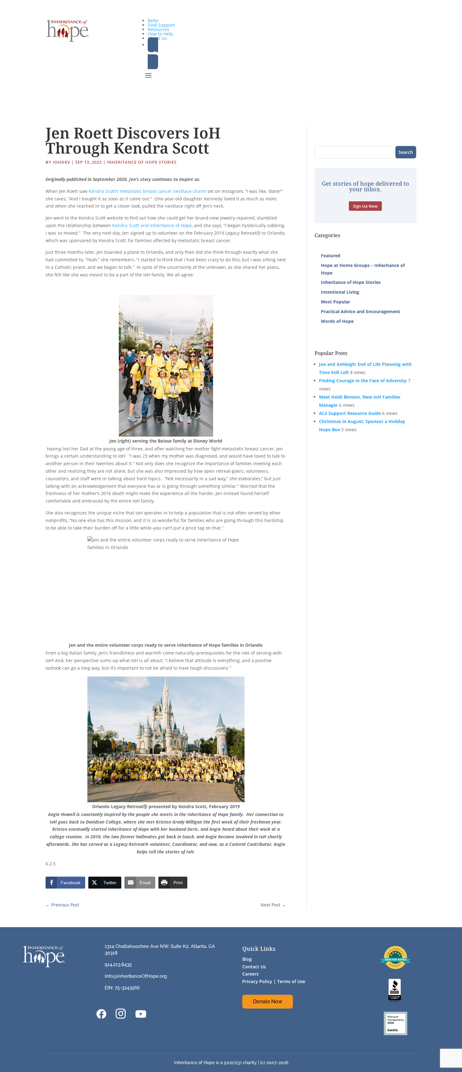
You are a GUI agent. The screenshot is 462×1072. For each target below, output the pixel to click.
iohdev (61, 162)
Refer (153, 21)
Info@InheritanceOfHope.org (136, 976)
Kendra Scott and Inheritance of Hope (152, 225)
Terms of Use (291, 981)
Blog (247, 959)
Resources (158, 29)
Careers (250, 974)
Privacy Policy (257, 981)
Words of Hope (337, 321)
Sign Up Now (365, 206)
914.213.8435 (118, 964)
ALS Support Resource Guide (350, 413)
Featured (330, 255)
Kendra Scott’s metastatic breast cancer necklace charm (147, 191)
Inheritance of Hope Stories (142, 162)
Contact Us (254, 967)
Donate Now (267, 1001)
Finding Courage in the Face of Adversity (363, 381)
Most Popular (335, 302)
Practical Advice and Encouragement (360, 311)
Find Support (161, 25)
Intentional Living (340, 292)
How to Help (160, 34)
